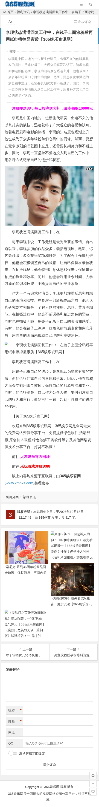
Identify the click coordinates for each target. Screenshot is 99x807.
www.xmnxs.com (19, 483)
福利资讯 (23, 12)
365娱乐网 (51, 787)
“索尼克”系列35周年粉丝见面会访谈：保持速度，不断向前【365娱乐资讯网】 (26, 572)
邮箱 (15, 721)
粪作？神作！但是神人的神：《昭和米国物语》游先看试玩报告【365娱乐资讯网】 (72, 557)
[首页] (93, 775)
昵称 (15, 710)
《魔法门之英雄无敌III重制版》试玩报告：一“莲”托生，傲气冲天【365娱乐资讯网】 (25, 635)
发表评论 (84, 22)
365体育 (45, 517)
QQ (10, 743)
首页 (10, 12)
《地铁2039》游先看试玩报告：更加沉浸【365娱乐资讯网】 (71, 604)
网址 (11, 732)
